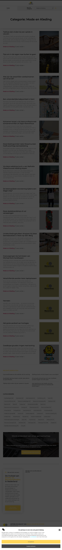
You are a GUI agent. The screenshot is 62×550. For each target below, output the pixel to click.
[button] (59, 530)
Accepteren (31, 541)
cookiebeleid (33, 536)
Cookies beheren (31, 546)
